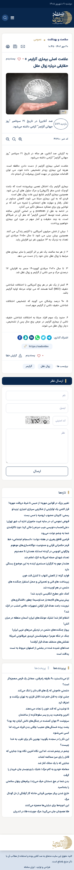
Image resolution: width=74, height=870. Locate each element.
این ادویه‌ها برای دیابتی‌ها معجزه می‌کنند (47, 805)
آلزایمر (29, 366)
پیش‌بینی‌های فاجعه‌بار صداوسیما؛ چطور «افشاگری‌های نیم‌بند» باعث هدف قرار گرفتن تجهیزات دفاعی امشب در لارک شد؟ (37, 606)
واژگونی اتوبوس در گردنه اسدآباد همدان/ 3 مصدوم (41, 552)
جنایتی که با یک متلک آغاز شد (53, 763)
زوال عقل (45, 366)
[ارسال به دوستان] (23, 46)
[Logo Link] (62, 17)
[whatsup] (37, 337)
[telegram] (49, 337)
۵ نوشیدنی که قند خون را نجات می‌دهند (47, 709)
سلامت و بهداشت (58, 39)
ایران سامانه (29, 867)
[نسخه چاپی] (8, 46)
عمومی (37, 39)
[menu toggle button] (12, 18)
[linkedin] (31, 337)
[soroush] (25, 337)
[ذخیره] (15, 46)
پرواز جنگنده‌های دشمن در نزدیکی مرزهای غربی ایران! (40, 630)
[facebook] (19, 337)
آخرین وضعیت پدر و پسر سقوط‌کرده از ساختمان (44, 715)
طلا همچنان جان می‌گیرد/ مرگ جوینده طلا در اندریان (41, 812)
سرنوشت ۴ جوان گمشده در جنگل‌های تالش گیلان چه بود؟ (38, 721)
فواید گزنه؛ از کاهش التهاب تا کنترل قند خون (45, 576)
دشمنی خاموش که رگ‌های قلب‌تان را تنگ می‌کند (43, 691)
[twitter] (43, 337)
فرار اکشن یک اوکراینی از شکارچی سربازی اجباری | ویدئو (40, 509)
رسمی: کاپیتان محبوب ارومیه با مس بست (46, 515)
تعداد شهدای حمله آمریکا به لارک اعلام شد (46, 558)
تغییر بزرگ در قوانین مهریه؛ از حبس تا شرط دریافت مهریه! (38, 503)
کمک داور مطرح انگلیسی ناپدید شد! (50, 594)
